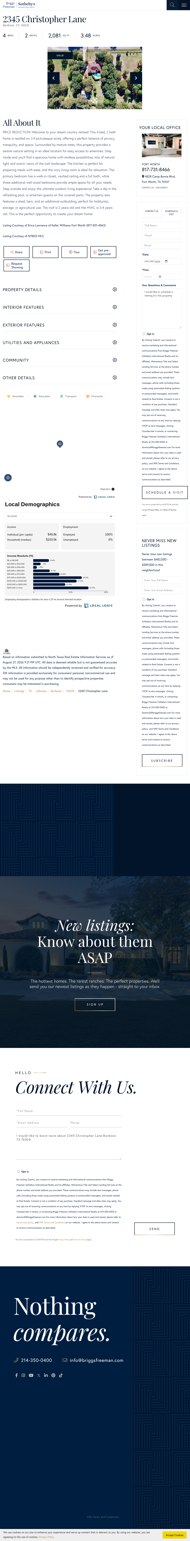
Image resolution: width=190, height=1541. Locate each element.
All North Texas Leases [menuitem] (28, 1466)
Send (154, 1229)
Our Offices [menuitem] (143, 1418)
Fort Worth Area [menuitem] (23, 1418)
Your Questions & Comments (159, 285)
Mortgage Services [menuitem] (107, 1439)
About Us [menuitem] (142, 1401)
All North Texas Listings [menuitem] (28, 1407)
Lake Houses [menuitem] (21, 1439)
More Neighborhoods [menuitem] (66, 1444)
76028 (70, 691)
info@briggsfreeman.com (96, 1360)
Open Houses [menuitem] (22, 1450)
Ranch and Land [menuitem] (23, 1434)
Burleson (56, 691)
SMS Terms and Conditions (166, 463)
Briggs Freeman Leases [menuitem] (28, 1461)
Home (6, 691)
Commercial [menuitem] (102, 1434)
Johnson (41, 691)
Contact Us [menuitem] (143, 1428)
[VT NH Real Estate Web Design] (163, 1520)
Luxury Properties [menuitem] (24, 1423)
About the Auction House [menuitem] (152, 1434)
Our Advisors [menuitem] (144, 1407)
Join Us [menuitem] (140, 1412)
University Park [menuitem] (62, 1439)
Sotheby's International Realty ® (26, 1489)
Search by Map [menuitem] (22, 1455)
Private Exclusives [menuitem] (106, 1423)
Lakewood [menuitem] (59, 1412)
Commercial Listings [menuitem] (26, 1444)
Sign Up (95, 1004)
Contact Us (148, 187)
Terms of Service (169, 510)
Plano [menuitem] (56, 1423)
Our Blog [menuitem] (141, 1423)
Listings (19, 691)
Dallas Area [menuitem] (20, 1412)
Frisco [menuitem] (56, 1401)
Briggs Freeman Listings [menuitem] (28, 1401)
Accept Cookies (175, 1535)
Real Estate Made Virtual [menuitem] (111, 1450)
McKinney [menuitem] (59, 1418)
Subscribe (162, 760)
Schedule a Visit (171, 213)
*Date (145, 254)
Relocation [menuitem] (102, 1428)
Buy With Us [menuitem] (107, 1412)
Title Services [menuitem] (103, 1444)
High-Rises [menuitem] (20, 1428)
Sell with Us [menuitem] (102, 1401)
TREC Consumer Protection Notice (29, 1502)
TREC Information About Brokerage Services (71, 1502)
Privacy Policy (153, 510)
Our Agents (162, 187)
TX (30, 691)
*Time (145, 270)
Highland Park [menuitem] (61, 1407)
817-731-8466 (156, 169)
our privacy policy (25, 1222)
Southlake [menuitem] (59, 1434)
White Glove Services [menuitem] (112, 1418)
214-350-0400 (36, 1360)
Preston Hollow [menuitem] (62, 1428)
